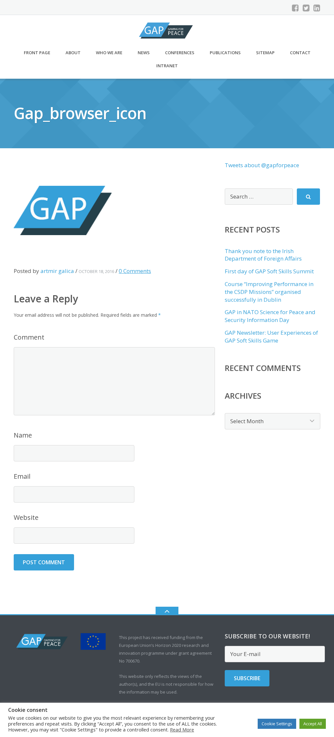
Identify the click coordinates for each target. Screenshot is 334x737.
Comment (29, 337)
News (144, 53)
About (73, 53)
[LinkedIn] (316, 8)
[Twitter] (306, 8)
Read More (182, 729)
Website (26, 517)
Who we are (109, 53)
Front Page (37, 53)
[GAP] (167, 30)
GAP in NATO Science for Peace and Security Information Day (270, 316)
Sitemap (265, 53)
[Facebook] (295, 8)
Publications (225, 53)
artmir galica (57, 271)
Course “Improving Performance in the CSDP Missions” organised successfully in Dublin (269, 291)
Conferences (179, 53)
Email (22, 476)
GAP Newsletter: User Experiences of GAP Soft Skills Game (271, 336)
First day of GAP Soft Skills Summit (269, 271)
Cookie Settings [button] (277, 724)
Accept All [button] (312, 724)
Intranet (167, 66)
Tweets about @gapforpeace (262, 165)
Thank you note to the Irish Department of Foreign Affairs (263, 255)
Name (23, 435)
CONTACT (300, 53)
